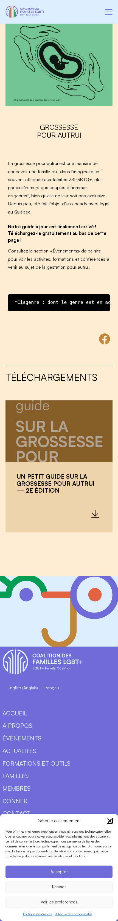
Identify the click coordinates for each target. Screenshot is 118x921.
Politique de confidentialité (73, 914)
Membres (16, 788)
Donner (14, 801)
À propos (17, 725)
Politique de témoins (37, 914)
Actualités (19, 750)
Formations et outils (36, 763)
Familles (15, 775)
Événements (65, 251)
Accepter (59, 871)
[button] (110, 821)
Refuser (59, 886)
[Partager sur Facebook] (104, 338)
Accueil (14, 713)
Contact (16, 813)
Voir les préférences (59, 902)
